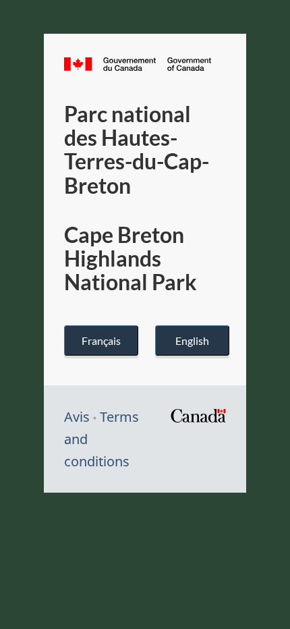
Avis (77, 417)
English (192, 340)
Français (101, 340)
